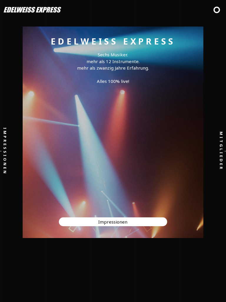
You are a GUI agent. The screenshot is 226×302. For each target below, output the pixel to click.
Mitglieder (221, 151)
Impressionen (5, 151)
